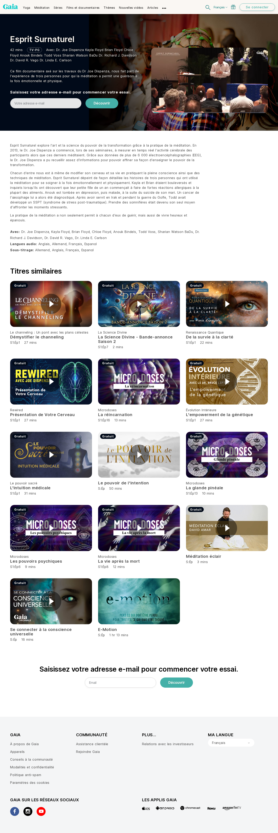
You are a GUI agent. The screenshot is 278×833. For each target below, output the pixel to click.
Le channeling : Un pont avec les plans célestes (49, 332)
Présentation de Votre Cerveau (42, 414)
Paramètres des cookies (29, 783)
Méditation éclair (203, 556)
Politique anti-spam (25, 775)
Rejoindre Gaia (88, 752)
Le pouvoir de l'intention (123, 483)
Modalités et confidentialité (32, 767)
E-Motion (107, 629)
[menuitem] (26, 6)
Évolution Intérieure (201, 410)
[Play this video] (51, 304)
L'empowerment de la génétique (219, 414)
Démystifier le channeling (37, 337)
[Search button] (208, 7)
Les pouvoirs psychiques (36, 561)
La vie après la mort (119, 561)
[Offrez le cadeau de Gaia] (233, 7)
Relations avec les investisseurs (168, 744)
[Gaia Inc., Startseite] (10, 6)
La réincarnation (115, 414)
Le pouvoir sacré (23, 483)
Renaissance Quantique (205, 332)
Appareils (17, 752)
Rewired (16, 410)
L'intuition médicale (30, 487)
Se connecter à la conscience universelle (41, 631)
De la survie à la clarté (209, 337)
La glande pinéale (204, 487)
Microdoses (107, 410)
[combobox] (231, 743)
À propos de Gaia (24, 744)
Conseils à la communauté (31, 759)
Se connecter (257, 7)
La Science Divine (112, 332)
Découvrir (102, 103)
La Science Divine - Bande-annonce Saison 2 (135, 339)
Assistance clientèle (92, 744)
